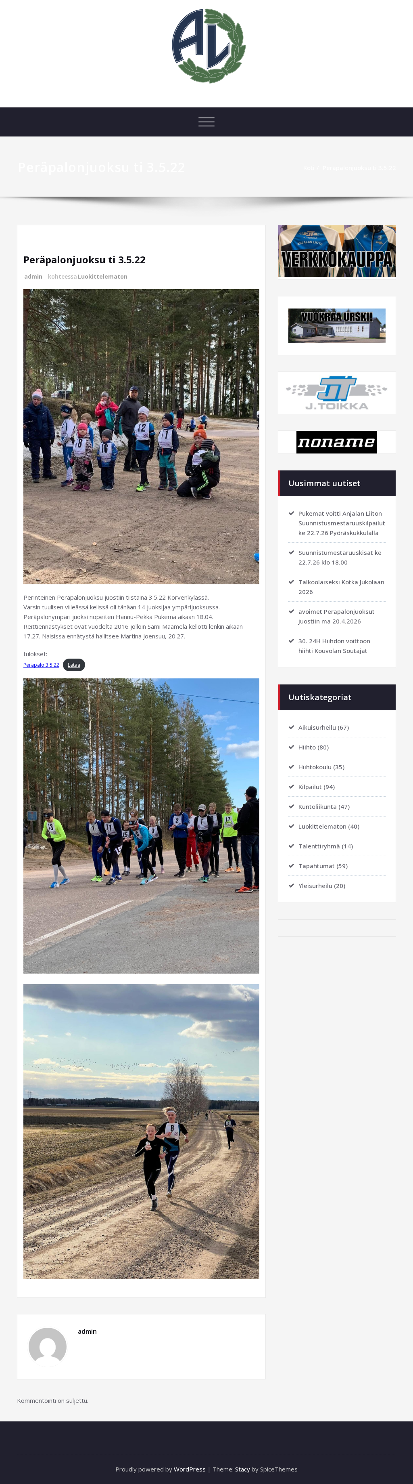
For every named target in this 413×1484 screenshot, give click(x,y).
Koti (309, 168)
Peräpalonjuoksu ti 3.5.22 (359, 168)
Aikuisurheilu (317, 727)
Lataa (74, 664)
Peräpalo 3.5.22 (41, 664)
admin (33, 276)
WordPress (190, 1469)
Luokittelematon (102, 276)
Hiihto (307, 747)
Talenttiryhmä (319, 846)
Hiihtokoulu (315, 767)
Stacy (242, 1469)
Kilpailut (310, 787)
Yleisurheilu (315, 886)
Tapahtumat (316, 866)
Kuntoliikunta (317, 806)
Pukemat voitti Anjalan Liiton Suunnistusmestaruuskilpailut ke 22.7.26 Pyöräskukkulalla (341, 523)
